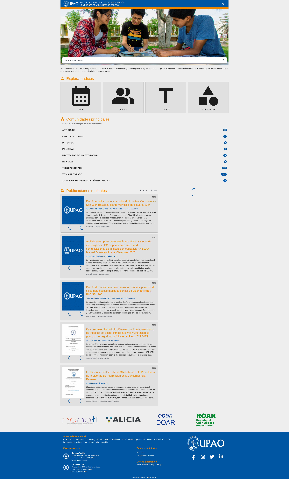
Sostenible (89, 226)
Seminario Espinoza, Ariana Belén (124, 209)
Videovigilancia (104, 274)
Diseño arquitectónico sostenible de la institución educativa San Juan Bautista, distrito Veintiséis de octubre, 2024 (121, 203)
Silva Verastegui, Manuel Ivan (98, 298)
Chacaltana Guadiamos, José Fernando (102, 256)
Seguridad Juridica (103, 358)
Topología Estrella (91, 274)
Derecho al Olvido (91, 401)
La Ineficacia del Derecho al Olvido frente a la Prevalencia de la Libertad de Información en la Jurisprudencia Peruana (120, 376)
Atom (145, 190)
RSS (155, 190)
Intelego (153, 477)
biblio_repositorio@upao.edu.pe (149, 465)
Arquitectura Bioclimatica (102, 226)
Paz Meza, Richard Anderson (123, 298)
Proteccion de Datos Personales (109, 401)
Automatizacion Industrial (105, 316)
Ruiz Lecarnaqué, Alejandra (97, 383)
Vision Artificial (90, 316)
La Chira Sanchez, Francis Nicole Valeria (102, 340)
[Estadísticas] (223, 3)
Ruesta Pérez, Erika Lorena (97, 209)
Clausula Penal (91, 358)
